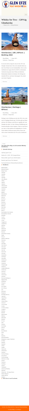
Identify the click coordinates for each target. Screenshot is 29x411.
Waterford (3, 370)
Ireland (2, 284)
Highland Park (4, 279)
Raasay (2, 329)
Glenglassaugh (4, 264)
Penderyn (3, 324)
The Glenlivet (4, 355)
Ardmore (3, 182)
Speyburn (3, 335)
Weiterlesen (6, 81)
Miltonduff (3, 317)
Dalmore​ (3, 226)
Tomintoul (3, 362)
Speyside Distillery (5, 337)
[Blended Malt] (4, 167)
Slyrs (2, 334)
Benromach (3, 203)
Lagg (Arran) (3, 297)
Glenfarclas (5, 60)
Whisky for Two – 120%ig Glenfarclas (11, 25)
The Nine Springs (4, 357)
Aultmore (3, 190)
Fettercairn (3, 240)
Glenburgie (3, 256)
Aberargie (3, 172)
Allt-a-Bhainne (4, 179)
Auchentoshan (4, 187)
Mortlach (3, 319)
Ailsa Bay (3, 177)
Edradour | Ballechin (5, 238)
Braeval (2, 210)
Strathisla (3, 342)
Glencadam (3, 258)
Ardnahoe (3, 184)
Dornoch (3, 236)
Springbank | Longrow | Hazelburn (8, 339)
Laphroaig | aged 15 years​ (6, 152)
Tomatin (3, 360)
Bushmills (3, 215)
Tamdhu (3, 347)
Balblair (3, 192)
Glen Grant (3, 246)
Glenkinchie (3, 269)
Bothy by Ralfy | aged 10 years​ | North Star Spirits (10, 157)
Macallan (3, 311)
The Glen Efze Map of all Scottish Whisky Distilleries (13, 146)
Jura (2, 289)
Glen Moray (3, 248)
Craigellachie (4, 223)
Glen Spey (3, 253)
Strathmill (3, 344)
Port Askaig (3, 325)
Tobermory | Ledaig (5, 358)
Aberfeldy (3, 174)
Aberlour (3, 175)
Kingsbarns (3, 292)
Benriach (3, 200)
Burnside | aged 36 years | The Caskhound (9, 160)
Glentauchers (3, 274)
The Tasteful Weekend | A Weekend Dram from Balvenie (12, 162)
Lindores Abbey (4, 301)
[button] (3, 10)
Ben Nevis (3, 198)
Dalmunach (3, 228)
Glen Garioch (4, 245)
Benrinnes (3, 202)
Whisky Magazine (4, 373)
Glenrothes (3, 273)
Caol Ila (3, 217)
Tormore (3, 365)
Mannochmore (4, 314)
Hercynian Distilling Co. (6, 278)
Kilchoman (3, 291)
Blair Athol (3, 207)
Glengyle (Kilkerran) (5, 268)
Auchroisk (3, 189)
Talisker (3, 345)
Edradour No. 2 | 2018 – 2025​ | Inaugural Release (10, 155)
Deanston (3, 231)
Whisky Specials (4, 375)
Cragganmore (4, 222)
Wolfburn (3, 377)
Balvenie (3, 197)
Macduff (3, 312)
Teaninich (3, 352)
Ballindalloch (4, 193)
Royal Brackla (4, 330)
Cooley (2, 220)
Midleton (3, 316)
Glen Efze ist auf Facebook (10, 378)
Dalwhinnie (3, 230)
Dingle (2, 235)
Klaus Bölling (5, 58)
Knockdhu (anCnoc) (5, 294)
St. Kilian (3, 340)
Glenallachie (3, 255)
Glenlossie (3, 271)
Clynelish (3, 218)
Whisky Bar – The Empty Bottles (7, 372)
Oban (2, 322)
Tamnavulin (3, 349)
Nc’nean (3, 320)
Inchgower (3, 283)
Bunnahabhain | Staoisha (6, 213)
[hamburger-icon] (26, 15)
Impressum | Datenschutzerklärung (21, 407)
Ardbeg (2, 180)
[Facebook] (22, 12)
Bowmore (3, 208)
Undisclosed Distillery (5, 368)
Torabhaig (3, 363)
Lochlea (3, 306)
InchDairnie (3, 281)
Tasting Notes (11, 60)
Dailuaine (3, 225)
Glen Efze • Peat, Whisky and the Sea (8, 407)
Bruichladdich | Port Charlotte (7, 212)
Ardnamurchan (4, 185)
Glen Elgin (3, 243)
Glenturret (3, 276)
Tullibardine (3, 367)
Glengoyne (3, 266)
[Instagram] (26, 12)
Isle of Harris (3, 286)
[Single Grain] (4, 170)
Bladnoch (3, 205)
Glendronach (3, 259)
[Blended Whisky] (4, 169)
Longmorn (3, 309)
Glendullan (3, 261)
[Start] (1, 25)
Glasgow (3, 241)
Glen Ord (3, 250)
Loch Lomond (4, 304)
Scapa (2, 332)
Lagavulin (3, 296)
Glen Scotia (3, 251)
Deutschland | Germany (5, 233)
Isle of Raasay (4, 288)
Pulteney (3, 327)
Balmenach (3, 195)
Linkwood (3, 302)
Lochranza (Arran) (4, 307)
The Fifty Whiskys (5, 353)
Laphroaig (3, 299)
